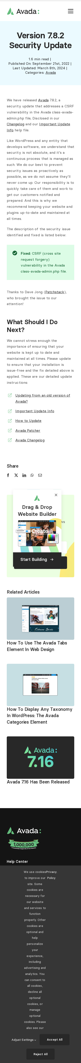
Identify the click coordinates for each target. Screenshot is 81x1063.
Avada (50, 72)
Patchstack (54, 292)
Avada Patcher (27, 430)
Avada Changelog (29, 440)
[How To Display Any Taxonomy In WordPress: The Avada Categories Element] (40, 666)
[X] (16, 475)
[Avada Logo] (23, 9)
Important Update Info (34, 411)
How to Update (28, 420)
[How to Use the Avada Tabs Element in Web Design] (40, 600)
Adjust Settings (22, 1039)
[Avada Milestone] (24, 840)
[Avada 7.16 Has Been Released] (40, 739)
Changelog (15, 124)
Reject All (41, 1054)
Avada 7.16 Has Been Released (38, 782)
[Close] (56, 495)
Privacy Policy (51, 875)
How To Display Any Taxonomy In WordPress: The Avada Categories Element (39, 715)
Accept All (54, 1039)
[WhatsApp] (32, 475)
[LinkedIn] (24, 475)
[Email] (40, 475)
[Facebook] (8, 475)
